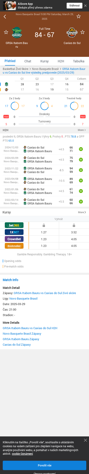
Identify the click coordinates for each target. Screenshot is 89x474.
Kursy (7, 212)
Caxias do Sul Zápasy (17, 344)
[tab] (10, 61)
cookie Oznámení (22, 453)
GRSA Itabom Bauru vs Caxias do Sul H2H (30, 328)
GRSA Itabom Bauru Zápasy (21, 339)
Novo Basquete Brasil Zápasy (22, 333)
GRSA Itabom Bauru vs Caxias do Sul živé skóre (45, 293)
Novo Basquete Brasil (23, 298)
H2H (5, 130)
